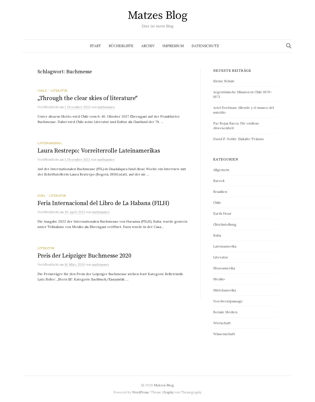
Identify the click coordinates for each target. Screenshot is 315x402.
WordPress (140, 392)
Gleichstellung (224, 224)
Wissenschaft (224, 334)
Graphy (168, 392)
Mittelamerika (224, 290)
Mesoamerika (224, 268)
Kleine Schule (224, 81)
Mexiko (219, 279)
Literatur (59, 91)
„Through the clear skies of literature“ (88, 98)
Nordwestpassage (228, 301)
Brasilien (220, 191)
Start (95, 46)
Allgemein (221, 170)
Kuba (41, 196)
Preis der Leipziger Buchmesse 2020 (84, 256)
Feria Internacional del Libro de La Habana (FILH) (103, 203)
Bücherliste (121, 46)
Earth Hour (222, 213)
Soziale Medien (225, 312)
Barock (219, 180)
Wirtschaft (222, 323)
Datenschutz (205, 46)
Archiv (148, 46)
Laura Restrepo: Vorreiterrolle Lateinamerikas (99, 150)
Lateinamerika (50, 143)
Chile (42, 91)
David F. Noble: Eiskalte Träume (238, 139)
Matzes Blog (157, 15)
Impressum (173, 46)
